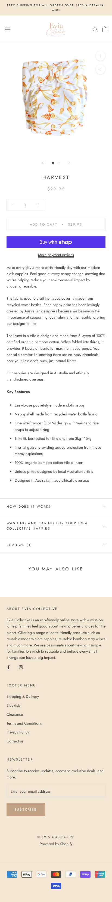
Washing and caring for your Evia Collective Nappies (47, 526)
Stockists (13, 705)
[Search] (95, 29)
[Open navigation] (7, 29)
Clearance (15, 714)
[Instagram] (21, 667)
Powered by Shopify (56, 844)
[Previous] (43, 163)
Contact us (15, 741)
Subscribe (25, 809)
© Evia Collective (55, 837)
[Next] (69, 163)
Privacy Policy (18, 732)
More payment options (56, 254)
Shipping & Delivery (23, 696)
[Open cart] (104, 29)
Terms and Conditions (24, 723)
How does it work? (29, 506)
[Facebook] (8, 667)
